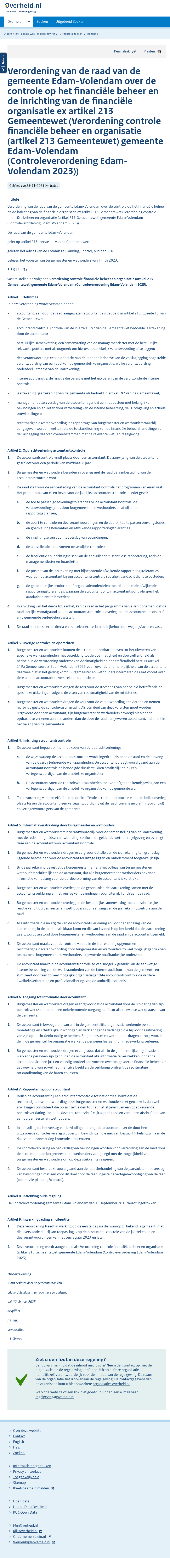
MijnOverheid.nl (25, 1525)
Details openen (3, 63)
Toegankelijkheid (26, 1477)
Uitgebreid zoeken (71, 34)
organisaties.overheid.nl (111, 1384)
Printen (149, 51)
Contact (19, 1436)
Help (16, 1447)
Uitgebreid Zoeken (70, 21)
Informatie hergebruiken (32, 1466)
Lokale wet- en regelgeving (38, 34)
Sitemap (19, 1482)
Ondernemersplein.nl (29, 1536)
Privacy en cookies (27, 1471)
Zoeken (42, 21)
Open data (21, 1501)
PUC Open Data (25, 1512)
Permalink (122, 51)
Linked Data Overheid (30, 1506)
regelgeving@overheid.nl (54, 1397)
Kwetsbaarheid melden (31, 1488)
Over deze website (27, 1430)
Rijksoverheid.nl (25, 1531)
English (18, 1441)
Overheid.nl (16, 23)
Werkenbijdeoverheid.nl (31, 1542)
